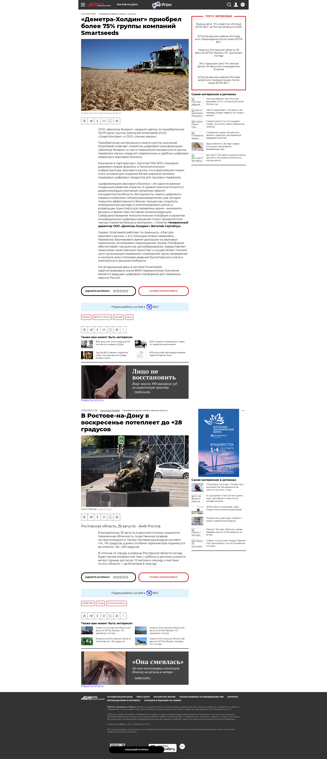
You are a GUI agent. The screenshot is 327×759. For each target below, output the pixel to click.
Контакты (233, 697)
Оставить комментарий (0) (164, 291)
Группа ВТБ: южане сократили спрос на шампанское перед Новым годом (112, 355)
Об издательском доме (120, 697)
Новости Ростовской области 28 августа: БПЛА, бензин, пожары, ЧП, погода (167, 641)
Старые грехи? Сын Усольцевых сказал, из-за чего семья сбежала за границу (225, 124)
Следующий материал (137, 750)
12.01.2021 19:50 (88, 14)
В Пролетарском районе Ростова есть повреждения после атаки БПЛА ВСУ (219, 39)
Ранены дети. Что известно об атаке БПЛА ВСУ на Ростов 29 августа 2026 (219, 25)
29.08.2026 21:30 (89, 410)
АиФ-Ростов (105, 509)
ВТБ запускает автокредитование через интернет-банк (167, 354)
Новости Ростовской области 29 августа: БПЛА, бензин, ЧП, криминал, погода (219, 53)
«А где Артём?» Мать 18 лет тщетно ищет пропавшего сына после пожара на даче (224, 498)
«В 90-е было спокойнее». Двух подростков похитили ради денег (224, 508)
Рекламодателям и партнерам (123, 700)
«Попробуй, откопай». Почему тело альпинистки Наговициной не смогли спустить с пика (225, 487)
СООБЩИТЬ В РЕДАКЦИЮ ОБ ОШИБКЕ (162, 700)
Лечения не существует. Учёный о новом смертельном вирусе (224, 519)
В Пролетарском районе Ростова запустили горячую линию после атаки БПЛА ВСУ (219, 80)
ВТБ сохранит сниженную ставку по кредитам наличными (167, 343)
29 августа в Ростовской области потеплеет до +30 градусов (113, 640)
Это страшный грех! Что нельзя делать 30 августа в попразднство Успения (218, 66)
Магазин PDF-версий (164, 697)
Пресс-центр (143, 697)
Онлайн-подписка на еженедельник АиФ (201, 697)
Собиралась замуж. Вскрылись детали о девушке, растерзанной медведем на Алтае (223, 135)
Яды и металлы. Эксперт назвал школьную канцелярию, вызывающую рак (223, 146)
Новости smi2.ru (92, 400)
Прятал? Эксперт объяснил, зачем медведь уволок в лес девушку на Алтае (224, 532)
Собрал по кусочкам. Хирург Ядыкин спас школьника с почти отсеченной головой (226, 543)
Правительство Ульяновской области (101, 113)
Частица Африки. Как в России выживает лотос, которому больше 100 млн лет (225, 101)
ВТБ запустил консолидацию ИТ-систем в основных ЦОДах (113, 343)
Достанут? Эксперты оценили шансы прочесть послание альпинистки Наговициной (226, 158)
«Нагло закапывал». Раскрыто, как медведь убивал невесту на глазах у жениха (225, 113)
